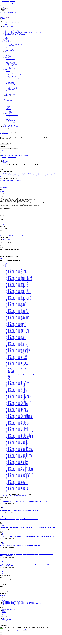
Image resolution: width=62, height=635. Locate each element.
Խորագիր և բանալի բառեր (11, 63)
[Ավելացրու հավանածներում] (0, 152)
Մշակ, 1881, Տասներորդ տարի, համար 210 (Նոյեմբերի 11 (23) (17, 462)
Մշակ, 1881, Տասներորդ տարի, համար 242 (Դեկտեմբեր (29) (17, 490)
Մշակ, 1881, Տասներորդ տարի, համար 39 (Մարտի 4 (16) (16, 301)
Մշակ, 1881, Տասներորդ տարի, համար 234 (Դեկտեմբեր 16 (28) (17, 483)
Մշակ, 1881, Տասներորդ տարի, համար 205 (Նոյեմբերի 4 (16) (17, 458)
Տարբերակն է (8, 104)
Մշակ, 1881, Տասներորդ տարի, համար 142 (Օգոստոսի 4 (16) (17, 403)
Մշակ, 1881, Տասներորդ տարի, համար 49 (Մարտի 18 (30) (16, 310)
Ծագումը (7, 117)
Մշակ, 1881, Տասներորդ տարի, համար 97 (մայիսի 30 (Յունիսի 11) (18, 352)
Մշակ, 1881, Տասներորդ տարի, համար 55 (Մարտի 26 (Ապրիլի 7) (17, 315)
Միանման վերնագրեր (10, 55)
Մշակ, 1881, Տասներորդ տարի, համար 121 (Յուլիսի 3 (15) (16, 385)
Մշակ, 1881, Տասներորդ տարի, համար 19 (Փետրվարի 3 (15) (17, 284)
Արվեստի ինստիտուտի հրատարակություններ (13, 33)
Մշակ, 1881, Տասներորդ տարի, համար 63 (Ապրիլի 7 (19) (16, 322)
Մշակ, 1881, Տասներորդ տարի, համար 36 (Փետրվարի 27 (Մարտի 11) (18, 299)
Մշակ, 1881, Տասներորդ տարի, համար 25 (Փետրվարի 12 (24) (17, 289)
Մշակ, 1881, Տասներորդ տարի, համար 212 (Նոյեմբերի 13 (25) (17, 464)
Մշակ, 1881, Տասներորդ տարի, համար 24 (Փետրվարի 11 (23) (17, 288)
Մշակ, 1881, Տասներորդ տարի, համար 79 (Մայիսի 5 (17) (16, 336)
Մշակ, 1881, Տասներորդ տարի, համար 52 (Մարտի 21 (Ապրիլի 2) (17, 313)
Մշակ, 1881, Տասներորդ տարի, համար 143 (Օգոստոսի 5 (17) (17, 404)
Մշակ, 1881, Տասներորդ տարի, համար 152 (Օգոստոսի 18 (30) (17, 412)
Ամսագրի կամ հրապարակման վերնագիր (14, 44)
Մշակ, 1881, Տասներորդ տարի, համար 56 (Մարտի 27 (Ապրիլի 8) (17, 316)
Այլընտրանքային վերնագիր (11, 53)
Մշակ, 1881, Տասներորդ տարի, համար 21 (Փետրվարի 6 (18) (17, 286)
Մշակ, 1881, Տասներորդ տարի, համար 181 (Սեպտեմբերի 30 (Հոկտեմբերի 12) (20, 437)
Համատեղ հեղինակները (10, 59)
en (5, 6)
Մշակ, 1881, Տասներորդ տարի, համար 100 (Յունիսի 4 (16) (16, 354)
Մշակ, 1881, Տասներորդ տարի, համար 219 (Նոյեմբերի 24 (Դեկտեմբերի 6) (19, 470)
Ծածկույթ (4, 614)
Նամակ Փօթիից (11, 372)
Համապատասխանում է (10, 112)
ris (2, 149)
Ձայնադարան (6, 38)
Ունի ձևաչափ (8, 105)
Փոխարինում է (8, 109)
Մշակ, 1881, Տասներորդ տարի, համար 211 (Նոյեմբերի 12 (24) (17, 463)
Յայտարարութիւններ (12, 380)
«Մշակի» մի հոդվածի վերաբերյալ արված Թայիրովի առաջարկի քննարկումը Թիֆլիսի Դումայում (27, 527)
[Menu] (0, 5)
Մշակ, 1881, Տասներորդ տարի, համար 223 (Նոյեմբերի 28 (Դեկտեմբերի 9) (19, 473)
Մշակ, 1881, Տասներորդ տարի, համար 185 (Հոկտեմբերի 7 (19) (17, 440)
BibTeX (3, 150)
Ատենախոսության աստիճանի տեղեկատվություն (16, 74)
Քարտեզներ (6, 39)
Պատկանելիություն (9, 100)
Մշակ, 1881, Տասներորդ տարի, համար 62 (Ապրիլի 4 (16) (16, 321)
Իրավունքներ (7, 113)
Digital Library (4, 239)
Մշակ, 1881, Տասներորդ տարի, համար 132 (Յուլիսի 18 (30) (16, 394)
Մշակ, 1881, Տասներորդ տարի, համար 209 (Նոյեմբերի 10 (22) (17, 461)
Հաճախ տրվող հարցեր (8, 24)
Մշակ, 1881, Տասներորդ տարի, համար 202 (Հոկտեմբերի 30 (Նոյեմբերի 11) (19, 455)
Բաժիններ (6, 123)
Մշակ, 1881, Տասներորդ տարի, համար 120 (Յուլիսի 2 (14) (16, 384)
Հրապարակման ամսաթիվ (11, 45)
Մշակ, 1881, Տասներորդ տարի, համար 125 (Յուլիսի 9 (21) (16, 388)
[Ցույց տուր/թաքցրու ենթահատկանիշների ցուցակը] (4, 95)
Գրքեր (5, 28)
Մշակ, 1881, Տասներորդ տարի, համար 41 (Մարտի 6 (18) (16, 303)
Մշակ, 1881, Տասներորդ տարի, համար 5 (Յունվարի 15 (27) (16, 272)
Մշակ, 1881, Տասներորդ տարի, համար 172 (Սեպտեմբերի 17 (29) (17, 429)
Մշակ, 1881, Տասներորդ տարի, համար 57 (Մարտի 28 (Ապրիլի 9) (17, 317)
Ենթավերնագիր (9, 56)
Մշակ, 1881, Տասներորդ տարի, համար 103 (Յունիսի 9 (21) (16, 357)
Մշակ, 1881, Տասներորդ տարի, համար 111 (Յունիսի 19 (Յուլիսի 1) (18, 364)
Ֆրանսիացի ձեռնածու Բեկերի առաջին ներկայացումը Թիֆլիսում (19, 510)
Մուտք (1, 17)
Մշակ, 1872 (6, 264)
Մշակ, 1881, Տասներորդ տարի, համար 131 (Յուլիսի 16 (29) (16, 393)
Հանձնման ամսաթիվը (10, 83)
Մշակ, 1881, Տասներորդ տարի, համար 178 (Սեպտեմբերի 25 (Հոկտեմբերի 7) (20, 434)
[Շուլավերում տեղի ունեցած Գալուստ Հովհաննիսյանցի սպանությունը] (14, 155)
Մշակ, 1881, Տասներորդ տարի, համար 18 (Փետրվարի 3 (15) (17, 283)
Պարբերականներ (5, 600)
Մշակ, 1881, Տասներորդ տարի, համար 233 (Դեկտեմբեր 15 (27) (17, 482)
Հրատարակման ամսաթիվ (11, 89)
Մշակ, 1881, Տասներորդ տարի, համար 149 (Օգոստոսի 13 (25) (17, 409)
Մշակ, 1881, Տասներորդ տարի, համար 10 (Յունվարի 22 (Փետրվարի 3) (19, 276)
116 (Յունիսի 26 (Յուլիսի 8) (5, 191)
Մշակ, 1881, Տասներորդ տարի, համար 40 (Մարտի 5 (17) (16, 302)
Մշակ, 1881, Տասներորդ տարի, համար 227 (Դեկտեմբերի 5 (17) (17, 477)
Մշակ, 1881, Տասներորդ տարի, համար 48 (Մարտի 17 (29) (16, 309)
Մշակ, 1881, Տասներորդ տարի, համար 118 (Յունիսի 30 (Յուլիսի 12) (18, 382)
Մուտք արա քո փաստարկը (24, 143)
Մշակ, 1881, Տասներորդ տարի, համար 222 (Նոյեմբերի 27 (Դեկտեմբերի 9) (19, 472)
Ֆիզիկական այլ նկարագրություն (12, 94)
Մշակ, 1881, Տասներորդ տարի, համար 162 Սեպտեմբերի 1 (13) (17, 420)
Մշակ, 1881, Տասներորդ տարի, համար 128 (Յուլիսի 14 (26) (16, 391)
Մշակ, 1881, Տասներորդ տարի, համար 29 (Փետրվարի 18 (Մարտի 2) (18, 293)
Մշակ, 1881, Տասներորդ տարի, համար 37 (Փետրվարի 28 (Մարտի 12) (18, 300)
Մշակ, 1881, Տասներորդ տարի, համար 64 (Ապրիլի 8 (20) (16, 323)
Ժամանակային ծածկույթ (10, 68)
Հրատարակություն (7, 121)
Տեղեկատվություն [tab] (5, 161)
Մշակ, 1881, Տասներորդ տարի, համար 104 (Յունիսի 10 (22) (16, 358)
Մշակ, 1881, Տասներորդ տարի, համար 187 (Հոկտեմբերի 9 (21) (17, 442)
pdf (0, 217)
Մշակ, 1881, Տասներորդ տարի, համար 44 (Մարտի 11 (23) (16, 306)
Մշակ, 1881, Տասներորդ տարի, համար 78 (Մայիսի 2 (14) (16, 335)
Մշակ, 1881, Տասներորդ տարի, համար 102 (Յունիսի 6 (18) (16, 356)
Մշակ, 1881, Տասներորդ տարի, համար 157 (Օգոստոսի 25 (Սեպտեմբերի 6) (19, 416)
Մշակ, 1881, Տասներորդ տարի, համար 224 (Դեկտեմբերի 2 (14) (17, 474)
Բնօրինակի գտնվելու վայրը (11, 120)
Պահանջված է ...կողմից (10, 111)
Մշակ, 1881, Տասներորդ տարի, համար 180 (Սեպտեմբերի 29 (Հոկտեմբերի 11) (20, 436)
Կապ (5, 25)
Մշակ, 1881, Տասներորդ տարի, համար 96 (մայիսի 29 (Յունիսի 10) (18, 351)
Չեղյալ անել (2, 144)
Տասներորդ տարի (3, 187)
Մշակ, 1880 (6, 267)
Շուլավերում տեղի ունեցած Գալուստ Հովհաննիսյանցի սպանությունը (21, 374)
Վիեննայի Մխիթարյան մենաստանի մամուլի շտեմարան (15, 30)
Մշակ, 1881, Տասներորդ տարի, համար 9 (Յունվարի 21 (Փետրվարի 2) (18, 275)
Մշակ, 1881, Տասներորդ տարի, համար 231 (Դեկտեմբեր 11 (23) (17, 480)
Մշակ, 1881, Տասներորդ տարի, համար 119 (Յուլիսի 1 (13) (16, 383)
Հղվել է (7, 108)
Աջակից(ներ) (4, 612)
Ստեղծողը (7, 57)
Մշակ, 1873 (6, 265)
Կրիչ (7, 93)
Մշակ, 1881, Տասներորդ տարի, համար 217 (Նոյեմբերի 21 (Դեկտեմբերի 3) (19, 468)
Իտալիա (9, 375)
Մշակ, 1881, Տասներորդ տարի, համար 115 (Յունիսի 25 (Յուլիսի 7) (18, 367)
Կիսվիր (5, 9)
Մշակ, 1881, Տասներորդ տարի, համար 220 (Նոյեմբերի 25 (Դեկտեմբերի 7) (19, 471)
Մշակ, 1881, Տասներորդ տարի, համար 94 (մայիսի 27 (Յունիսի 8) (18, 349)
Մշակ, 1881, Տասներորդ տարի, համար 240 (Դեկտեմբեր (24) (17, 488)
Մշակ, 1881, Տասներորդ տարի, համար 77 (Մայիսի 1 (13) (16, 334)
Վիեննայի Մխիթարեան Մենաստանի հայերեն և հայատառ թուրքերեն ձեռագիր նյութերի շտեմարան (23, 32)
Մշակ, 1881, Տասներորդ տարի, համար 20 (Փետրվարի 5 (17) (17, 285)
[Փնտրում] (15, 132)
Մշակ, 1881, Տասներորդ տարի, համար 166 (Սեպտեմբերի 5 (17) (17, 424)
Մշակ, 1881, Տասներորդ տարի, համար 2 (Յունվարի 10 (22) (16, 269)
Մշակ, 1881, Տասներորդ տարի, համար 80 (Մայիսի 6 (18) (16, 337)
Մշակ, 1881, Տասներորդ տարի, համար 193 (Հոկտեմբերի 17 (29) (17, 447)
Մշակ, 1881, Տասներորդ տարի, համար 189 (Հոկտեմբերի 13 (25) (17, 444)
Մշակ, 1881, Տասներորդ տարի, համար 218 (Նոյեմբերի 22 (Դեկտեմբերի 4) (19, 469)
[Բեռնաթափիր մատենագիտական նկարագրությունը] (1, 523)
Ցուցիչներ (4, 41)
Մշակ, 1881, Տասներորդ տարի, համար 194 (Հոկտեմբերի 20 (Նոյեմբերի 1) (19, 448)
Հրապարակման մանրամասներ (8, 609)
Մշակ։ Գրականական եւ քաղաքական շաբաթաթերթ (10, 180)
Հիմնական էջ (3, 595)
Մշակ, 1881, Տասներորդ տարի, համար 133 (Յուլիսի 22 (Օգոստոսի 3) (18, 395)
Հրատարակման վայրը (8, 65)
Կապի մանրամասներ (6, 620)
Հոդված (1, 167)
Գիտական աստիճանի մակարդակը (14, 77)
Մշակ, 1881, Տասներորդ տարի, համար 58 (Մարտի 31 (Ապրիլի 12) (18, 318)
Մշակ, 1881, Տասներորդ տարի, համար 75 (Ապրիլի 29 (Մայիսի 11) (18, 333)
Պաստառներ (6, 40)
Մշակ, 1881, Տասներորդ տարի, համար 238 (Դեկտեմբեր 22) (17, 486)
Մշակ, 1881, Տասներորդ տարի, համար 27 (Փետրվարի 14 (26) (17, 291)
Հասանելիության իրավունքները (12, 115)
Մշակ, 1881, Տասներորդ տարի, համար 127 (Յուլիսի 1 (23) (16, 390)
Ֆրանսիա (9, 377)
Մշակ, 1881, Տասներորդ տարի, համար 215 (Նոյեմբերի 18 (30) (17, 466)
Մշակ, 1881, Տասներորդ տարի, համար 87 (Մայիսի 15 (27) (16, 343)
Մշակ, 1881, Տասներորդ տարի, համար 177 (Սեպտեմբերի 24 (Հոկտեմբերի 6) (20, 433)
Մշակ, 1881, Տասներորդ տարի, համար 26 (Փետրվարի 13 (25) (17, 290)
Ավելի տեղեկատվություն (18, 630)
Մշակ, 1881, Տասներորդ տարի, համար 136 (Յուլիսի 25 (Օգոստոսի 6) (18, 398)
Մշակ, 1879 (6, 266)
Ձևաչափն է (8, 106)
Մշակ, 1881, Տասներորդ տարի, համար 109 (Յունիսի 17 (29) (16, 362)
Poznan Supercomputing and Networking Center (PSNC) (27, 629)
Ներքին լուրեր (20, 235)
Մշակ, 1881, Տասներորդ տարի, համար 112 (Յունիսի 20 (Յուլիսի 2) (18, 365)
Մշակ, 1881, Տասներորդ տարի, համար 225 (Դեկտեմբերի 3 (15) (17, 475)
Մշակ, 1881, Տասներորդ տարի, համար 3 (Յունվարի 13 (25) (16, 270)
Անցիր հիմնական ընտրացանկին (8, 1)
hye (2, 6)
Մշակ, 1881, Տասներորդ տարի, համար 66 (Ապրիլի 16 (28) (16, 325)
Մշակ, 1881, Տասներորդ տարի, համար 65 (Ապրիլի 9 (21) (16, 324)
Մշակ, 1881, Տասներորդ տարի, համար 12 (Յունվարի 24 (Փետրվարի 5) (19, 278)
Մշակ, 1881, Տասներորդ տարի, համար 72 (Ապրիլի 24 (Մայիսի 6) (17, 330)
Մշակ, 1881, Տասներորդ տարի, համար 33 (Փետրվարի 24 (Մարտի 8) (18, 296)
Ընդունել (25, 630)
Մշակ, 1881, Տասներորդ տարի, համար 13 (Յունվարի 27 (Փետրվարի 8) (19, 279)
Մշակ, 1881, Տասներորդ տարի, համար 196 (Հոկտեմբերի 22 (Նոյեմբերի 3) (19, 450)
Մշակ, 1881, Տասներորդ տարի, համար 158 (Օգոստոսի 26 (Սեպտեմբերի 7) (19, 417)
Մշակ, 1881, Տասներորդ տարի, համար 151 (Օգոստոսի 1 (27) (17, 411)
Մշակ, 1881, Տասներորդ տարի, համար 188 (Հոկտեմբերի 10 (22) (17, 443)
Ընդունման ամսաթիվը (10, 84)
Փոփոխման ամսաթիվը (10, 86)
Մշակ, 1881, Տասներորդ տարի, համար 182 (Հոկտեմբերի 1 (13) (17, 438)
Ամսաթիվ (7, 80)
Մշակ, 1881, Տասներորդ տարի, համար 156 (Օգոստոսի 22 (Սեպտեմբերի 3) (19, 415)
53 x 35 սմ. (2, 224)
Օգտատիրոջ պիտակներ (10, 62)
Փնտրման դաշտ (3, 132)
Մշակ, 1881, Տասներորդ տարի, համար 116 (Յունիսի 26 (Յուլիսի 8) (18, 368)
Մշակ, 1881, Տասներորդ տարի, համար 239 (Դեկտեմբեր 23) (17, 487)
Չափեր (7, 92)
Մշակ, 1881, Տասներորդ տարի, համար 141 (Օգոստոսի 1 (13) (17, 402)
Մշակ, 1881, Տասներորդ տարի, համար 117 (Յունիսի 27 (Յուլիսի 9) (18, 381)
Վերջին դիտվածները (7, 126)
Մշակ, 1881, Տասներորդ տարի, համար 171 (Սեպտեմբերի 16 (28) (17, 428)
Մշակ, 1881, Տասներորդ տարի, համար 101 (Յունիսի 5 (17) (16, 355)
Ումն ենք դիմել (10, 369)
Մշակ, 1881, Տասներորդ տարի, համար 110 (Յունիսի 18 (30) (16, 363)
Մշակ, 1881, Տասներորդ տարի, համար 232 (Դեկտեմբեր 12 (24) (17, 481)
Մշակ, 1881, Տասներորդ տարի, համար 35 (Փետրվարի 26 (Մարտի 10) (18, 298)
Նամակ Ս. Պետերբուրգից (12, 370)
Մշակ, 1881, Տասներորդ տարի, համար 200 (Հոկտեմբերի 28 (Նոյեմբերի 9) (19, 453)
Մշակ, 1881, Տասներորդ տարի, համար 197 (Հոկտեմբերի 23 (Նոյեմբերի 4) (19, 451)
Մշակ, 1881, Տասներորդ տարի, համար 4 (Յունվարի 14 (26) (16, 271)
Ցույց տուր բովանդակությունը (9, 157)
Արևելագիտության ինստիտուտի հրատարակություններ (15, 34)
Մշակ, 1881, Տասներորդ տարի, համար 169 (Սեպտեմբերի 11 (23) (17, 426)
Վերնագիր (7, 51)
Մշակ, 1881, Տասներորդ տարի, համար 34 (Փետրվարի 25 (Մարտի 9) (18, 297)
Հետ (1, 19)
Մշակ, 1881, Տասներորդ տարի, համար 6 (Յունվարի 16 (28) (16, 273)
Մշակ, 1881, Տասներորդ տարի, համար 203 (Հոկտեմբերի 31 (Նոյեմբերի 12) (19, 456)
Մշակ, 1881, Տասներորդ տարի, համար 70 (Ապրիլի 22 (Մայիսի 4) (17, 328)
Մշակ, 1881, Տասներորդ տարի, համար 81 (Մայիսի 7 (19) (16, 338)
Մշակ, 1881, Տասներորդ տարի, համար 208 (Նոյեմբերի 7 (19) (17, 460)
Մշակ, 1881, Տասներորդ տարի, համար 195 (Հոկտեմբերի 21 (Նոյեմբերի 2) (19, 449)
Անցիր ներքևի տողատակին (7, 3)
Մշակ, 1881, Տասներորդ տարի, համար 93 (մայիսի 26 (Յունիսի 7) (18, 348)
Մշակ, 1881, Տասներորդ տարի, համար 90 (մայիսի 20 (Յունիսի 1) (18, 346)
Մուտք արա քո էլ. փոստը (5, 143)
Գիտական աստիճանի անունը (13, 76)
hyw (4, 6)
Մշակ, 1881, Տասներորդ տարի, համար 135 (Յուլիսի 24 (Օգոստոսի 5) (18, 397)
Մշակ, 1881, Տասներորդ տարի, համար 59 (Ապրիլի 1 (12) (16, 319)
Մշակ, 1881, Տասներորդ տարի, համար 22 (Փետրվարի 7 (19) (17, 287)
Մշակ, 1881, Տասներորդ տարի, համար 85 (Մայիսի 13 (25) (16, 341)
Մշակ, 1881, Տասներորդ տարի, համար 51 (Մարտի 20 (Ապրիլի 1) (17, 312)
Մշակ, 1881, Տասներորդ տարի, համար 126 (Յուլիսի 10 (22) (16, 389)
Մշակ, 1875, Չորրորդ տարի (9, 492)
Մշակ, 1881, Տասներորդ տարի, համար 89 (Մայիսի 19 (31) (16, 345)
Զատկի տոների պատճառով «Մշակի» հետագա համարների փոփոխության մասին (23, 501)
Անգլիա (9, 378)
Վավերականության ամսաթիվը (12, 88)
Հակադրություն (5, 8)
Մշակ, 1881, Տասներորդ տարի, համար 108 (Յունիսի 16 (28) (16, 361)
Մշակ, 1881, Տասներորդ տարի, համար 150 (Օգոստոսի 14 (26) (17, 410)
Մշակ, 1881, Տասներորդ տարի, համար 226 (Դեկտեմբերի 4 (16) (17, 476)
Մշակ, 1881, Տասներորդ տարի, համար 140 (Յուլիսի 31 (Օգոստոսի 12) (18, 401)
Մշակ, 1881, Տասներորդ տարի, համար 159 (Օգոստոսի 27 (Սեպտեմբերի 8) (19, 418)
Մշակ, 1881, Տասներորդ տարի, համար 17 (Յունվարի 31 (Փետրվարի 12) (19, 282)
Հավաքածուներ (5, 26)
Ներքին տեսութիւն (4, 235)
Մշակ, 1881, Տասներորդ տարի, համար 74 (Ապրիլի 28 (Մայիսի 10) (18, 332)
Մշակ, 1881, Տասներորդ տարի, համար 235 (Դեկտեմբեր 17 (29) (17, 484)
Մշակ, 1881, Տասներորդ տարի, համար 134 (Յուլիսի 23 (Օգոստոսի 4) (18, 396)
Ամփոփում (8, 71)
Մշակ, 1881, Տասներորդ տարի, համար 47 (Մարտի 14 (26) (16, 308)
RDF (1, 258)
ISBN (6, 48)
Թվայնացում (8, 119)
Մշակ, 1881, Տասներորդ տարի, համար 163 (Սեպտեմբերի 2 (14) (17, 421)
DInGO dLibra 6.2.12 (9, 629)
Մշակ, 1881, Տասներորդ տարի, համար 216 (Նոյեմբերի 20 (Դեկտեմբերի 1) (19, 467)
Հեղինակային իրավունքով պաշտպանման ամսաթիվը (16, 85)
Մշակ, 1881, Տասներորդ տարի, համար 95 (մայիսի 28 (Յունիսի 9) (18, 350)
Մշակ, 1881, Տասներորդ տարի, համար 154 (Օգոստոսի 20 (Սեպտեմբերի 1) (19, 413)
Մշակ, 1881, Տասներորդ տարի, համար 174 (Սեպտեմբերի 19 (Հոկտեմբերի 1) (20, 431)
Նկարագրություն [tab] (5, 160)
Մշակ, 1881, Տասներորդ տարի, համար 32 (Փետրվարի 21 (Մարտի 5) (18, 295)
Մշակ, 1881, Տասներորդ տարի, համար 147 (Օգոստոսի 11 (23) (17, 407)
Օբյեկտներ (6, 128)
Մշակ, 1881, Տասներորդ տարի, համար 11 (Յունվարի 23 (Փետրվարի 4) (19, 277)
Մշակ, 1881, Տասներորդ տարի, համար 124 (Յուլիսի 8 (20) (16, 387)
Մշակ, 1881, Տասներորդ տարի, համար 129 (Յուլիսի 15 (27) (16, 392)
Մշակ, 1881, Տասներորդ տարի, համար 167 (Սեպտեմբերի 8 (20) (17, 425)
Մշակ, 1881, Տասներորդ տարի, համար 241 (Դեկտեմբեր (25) (17, 489)
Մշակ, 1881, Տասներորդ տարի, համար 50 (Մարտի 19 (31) (16, 311)
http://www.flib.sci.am (3, 591)
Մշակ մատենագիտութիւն (13, 235)
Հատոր (7, 46)
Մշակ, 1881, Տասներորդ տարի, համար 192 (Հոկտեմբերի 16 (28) (17, 446)
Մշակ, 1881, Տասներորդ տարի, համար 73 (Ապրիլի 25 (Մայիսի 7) (17, 331)
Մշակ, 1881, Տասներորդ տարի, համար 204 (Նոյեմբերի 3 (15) (17, 457)
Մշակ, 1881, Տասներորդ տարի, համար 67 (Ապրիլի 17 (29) (16, 326)
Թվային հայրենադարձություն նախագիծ (12, 37)
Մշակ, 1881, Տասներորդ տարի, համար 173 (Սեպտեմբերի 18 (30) (17, 430)
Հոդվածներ (9, 239)
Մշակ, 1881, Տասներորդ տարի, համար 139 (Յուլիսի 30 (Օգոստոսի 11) (18, 400)
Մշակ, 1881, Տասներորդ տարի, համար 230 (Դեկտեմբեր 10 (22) (17, 479)
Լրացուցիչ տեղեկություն (10, 50)
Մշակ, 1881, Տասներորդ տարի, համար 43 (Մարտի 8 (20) (16, 305)
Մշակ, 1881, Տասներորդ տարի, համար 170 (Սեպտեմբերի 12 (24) (17, 427)
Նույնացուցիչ (7, 95)
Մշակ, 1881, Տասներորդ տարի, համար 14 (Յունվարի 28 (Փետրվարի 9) (19, 280)
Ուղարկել (6, 144)
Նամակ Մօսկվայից (11, 371)
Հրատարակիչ (6, 79)
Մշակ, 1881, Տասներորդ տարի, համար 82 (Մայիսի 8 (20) (16, 339)
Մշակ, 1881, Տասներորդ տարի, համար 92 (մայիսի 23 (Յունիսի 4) (18, 347)
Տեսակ (5, 90)
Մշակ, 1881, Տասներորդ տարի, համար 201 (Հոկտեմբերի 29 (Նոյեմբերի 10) (19, 454)
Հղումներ (7, 107)
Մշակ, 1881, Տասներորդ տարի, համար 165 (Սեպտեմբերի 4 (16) (17, 423)
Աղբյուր (5, 98)
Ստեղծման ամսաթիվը (10, 82)
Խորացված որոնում (4, 133)
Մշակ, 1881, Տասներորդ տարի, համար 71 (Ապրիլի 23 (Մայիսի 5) (17, 329)
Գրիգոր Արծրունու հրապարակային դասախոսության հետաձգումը (19, 519)
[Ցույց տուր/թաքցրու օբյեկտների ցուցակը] (18, 22)
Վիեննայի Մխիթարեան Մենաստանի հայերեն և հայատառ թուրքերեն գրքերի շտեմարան (21, 31)
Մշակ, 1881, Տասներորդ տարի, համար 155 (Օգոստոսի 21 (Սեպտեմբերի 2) (19, 414)
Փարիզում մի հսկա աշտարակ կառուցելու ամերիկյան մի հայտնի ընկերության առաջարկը (25, 379)
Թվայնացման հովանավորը (11, 73)
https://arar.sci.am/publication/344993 (5, 254)
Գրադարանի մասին (6, 22)
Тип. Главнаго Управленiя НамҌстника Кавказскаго (8, 213)
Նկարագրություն (8, 69)
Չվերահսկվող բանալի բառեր (11, 64)
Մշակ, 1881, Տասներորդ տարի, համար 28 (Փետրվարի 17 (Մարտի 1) (18, 292)
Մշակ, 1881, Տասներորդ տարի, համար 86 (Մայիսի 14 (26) (16, 342)
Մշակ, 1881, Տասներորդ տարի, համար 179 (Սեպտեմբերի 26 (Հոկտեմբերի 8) (20, 435)
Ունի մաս (7, 102)
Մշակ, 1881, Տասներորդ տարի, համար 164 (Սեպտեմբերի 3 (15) (17, 422)
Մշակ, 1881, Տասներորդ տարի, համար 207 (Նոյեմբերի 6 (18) (17, 459)
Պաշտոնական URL (9, 49)
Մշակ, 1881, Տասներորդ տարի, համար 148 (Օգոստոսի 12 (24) (17, 408)
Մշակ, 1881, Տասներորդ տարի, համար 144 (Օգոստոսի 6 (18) (17, 405)
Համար (7, 47)
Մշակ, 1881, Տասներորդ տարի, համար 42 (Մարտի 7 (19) (16, 304)
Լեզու (5, 99)
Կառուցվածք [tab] (4, 162)
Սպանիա (9, 376)
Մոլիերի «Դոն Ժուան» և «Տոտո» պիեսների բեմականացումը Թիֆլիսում (20, 545)
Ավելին (1, 573)
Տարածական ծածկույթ (10, 67)
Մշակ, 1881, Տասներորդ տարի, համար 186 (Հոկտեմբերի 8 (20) (17, 441)
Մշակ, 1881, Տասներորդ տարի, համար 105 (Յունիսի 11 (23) (16, 359)
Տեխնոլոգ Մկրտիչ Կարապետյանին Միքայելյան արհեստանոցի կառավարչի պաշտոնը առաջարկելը (29, 536)
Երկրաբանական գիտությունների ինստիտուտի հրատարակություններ (17, 35)
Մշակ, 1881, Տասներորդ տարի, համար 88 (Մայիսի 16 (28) (16, 344)
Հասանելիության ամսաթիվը (11, 87)
